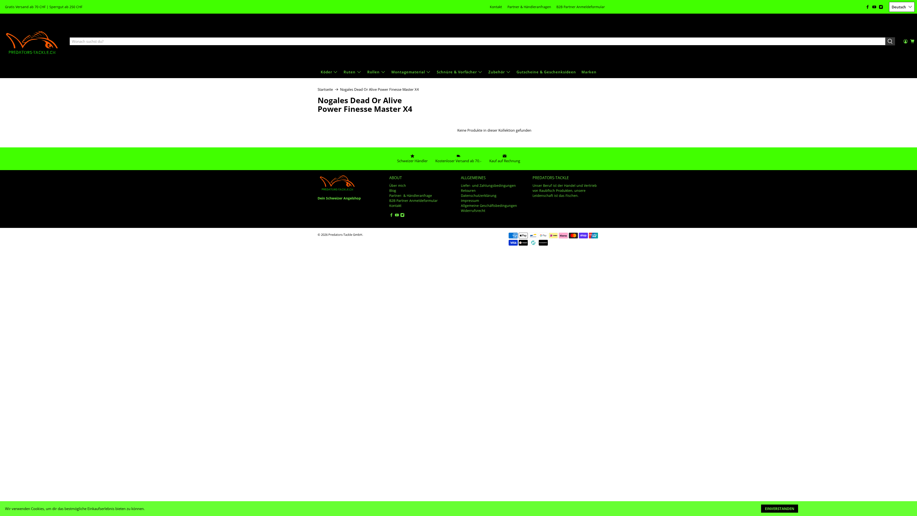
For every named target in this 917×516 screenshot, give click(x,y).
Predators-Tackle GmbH (345, 235)
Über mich (397, 185)
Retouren (468, 190)
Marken (589, 72)
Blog (392, 190)
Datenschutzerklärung (478, 195)
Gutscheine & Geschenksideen (546, 72)
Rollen (373, 72)
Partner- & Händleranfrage (410, 195)
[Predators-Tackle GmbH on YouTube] (874, 7)
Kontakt (496, 7)
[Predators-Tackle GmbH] (32, 41)
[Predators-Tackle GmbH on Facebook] (867, 7)
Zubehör (496, 72)
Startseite (325, 89)
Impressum (470, 200)
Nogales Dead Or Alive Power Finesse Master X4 (379, 89)
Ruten (350, 72)
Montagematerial (408, 72)
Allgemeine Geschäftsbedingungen (489, 205)
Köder (326, 72)
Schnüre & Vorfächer (457, 72)
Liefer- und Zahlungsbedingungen (488, 185)
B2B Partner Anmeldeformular (580, 7)
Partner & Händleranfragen (529, 7)
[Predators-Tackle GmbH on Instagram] (881, 7)
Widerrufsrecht (473, 210)
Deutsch (899, 7)
